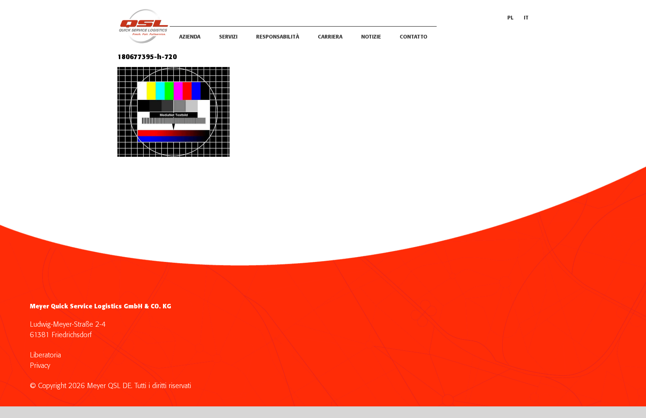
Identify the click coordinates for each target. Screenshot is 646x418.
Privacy (40, 365)
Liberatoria (45, 355)
